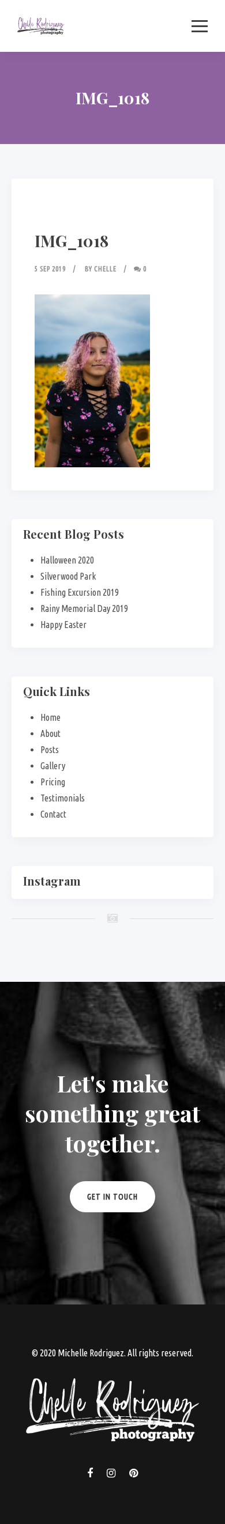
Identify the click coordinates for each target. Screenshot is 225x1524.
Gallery (52, 766)
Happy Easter (63, 624)
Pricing (52, 782)
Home (50, 717)
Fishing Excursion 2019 (79, 592)
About (50, 733)
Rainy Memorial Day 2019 (84, 608)
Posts (49, 749)
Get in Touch (112, 1196)
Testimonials (62, 798)
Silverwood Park (68, 576)
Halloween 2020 (67, 560)
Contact (53, 814)
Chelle (105, 269)
